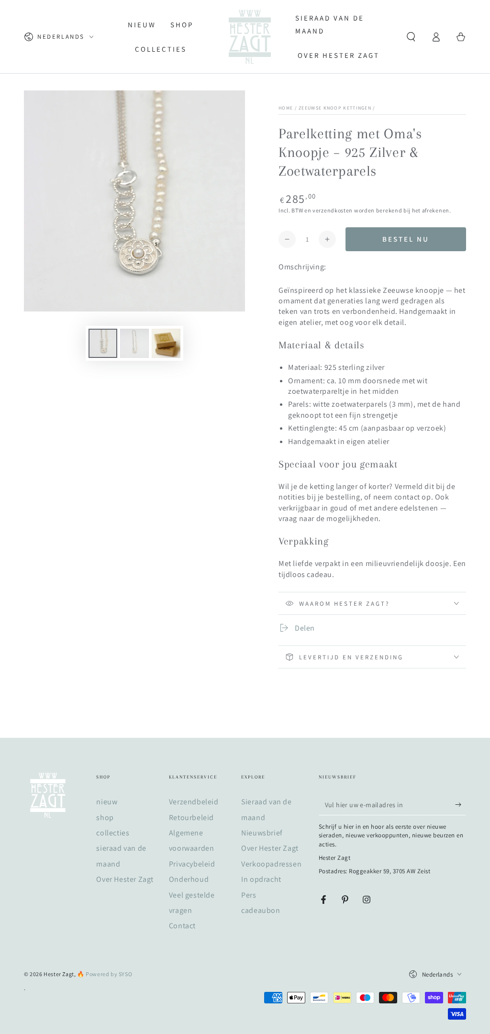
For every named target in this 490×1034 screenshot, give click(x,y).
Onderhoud (189, 879)
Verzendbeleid (194, 802)
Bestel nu (405, 239)
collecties (112, 833)
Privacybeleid (192, 864)
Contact (182, 926)
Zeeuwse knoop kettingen (335, 108)
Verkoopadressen (271, 864)
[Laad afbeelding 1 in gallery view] (103, 343)
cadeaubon (260, 910)
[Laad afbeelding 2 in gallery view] (134, 343)
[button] (411, 36)
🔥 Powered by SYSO (104, 974)
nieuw (106, 802)
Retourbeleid (191, 817)
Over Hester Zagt (125, 879)
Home (285, 108)
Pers (248, 895)
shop (104, 817)
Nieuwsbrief (262, 833)
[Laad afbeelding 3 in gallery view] (166, 343)
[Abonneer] (460, 804)
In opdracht (261, 879)
